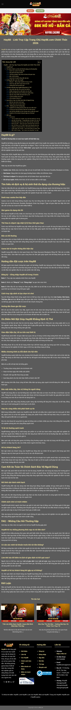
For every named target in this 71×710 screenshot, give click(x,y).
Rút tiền (41, 661)
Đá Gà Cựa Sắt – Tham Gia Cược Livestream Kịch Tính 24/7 (25, 123)
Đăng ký (41, 651)
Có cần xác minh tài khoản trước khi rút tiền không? (22, 109)
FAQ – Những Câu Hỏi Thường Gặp (16, 106)
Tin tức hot (12, 117)
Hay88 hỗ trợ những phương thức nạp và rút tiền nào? (22, 107)
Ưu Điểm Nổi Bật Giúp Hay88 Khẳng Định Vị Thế (19, 87)
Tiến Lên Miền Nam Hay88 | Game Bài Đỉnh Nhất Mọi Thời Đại (26, 118)
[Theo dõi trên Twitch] (13, 682)
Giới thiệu (24, 651)
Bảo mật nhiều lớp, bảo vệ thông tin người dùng (21, 93)
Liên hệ (23, 654)
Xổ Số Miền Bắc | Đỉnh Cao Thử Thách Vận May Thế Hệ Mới (25, 122)
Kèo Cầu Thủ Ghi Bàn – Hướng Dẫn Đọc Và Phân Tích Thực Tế (26, 120)
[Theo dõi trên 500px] (11, 682)
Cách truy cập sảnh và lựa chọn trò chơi (19, 83)
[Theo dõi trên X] (4, 682)
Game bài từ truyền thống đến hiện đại (18, 78)
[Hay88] (35, 4)
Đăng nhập (42, 654)
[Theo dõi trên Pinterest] (6, 682)
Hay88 (3, 49)
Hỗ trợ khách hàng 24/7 (15, 98)
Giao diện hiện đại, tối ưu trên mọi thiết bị (19, 89)
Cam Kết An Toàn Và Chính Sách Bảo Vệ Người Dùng (20, 100)
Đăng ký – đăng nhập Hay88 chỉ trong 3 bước (20, 82)
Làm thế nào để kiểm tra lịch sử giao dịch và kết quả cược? (24, 111)
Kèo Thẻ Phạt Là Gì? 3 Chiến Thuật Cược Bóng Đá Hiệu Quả (25, 125)
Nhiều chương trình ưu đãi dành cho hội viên (20, 91)
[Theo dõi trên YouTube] (8, 682)
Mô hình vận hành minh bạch (16, 102)
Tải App (41, 664)
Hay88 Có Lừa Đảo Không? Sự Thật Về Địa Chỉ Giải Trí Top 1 (25, 127)
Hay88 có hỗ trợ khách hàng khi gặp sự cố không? (21, 113)
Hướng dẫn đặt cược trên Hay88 (15, 80)
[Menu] (2, 4)
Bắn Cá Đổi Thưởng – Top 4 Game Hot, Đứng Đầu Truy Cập (25, 130)
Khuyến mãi (43, 667)
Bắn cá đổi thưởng (13, 76)
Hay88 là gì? (10, 67)
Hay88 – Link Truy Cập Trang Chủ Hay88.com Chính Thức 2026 (22, 65)
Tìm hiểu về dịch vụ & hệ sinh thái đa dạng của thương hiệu (22, 69)
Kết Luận (9, 115)
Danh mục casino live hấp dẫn (16, 71)
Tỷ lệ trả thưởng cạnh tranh (16, 96)
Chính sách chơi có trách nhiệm (17, 104)
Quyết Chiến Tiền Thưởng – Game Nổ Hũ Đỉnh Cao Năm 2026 (26, 128)
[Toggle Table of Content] (38, 62)
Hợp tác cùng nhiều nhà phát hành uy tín (19, 94)
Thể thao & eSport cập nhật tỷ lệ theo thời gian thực (22, 74)
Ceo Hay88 (24, 658)
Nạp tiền (41, 658)
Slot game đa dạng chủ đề (15, 72)
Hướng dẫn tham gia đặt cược (16, 85)
